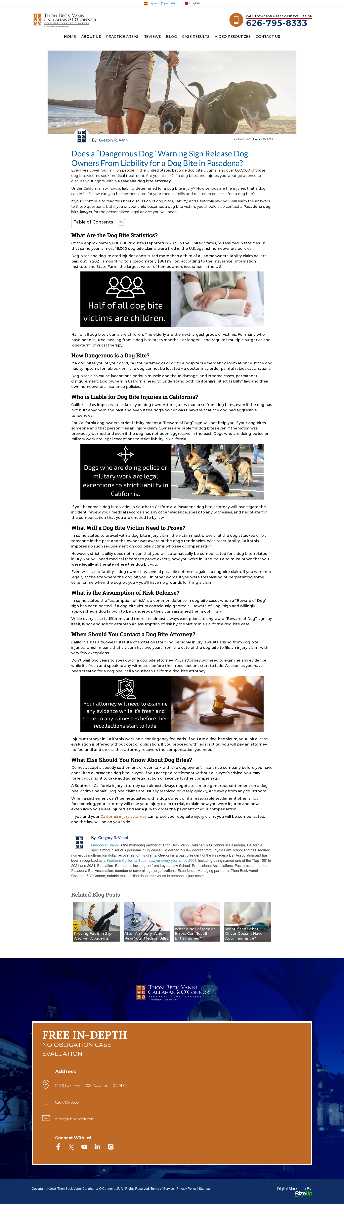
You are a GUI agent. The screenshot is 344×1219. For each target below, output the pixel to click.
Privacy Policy (186, 1188)
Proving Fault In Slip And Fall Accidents (93, 935)
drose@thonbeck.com (75, 1119)
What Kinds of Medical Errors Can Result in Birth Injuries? (196, 934)
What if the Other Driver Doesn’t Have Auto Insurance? (244, 934)
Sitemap (205, 1188)
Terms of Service (162, 1188)
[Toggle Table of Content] (119, 222)
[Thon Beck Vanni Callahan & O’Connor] (65, 14)
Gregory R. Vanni (113, 837)
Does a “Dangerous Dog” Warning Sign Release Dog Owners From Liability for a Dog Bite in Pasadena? (159, 158)
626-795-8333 (276, 23)
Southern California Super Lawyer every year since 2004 (151, 860)
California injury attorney (124, 816)
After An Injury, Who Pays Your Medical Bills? (146, 935)
